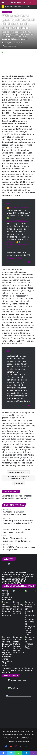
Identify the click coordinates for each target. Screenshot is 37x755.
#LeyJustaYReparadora (17, 221)
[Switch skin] (31, 3)
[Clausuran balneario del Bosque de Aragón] (7, 651)
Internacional (7, 12)
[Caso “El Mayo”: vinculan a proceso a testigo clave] (30, 618)
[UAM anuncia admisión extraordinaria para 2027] (7, 595)
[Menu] (3, 3)
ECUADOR (19, 483)
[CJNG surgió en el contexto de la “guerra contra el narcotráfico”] (30, 593)
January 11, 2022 (14, 258)
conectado (27, 496)
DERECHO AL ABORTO (19, 472)
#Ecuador (11, 242)
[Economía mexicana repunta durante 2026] (30, 642)
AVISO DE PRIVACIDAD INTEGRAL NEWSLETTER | (18, 731)
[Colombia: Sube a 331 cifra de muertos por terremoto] (7, 608)
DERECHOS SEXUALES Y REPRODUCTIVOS (19, 478)
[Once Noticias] (18, 2)
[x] (30, 746)
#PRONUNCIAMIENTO (19, 208)
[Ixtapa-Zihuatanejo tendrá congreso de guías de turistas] (18, 607)
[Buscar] (34, 3)
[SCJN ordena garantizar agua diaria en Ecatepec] (18, 593)
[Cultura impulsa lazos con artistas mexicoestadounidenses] (18, 645)
